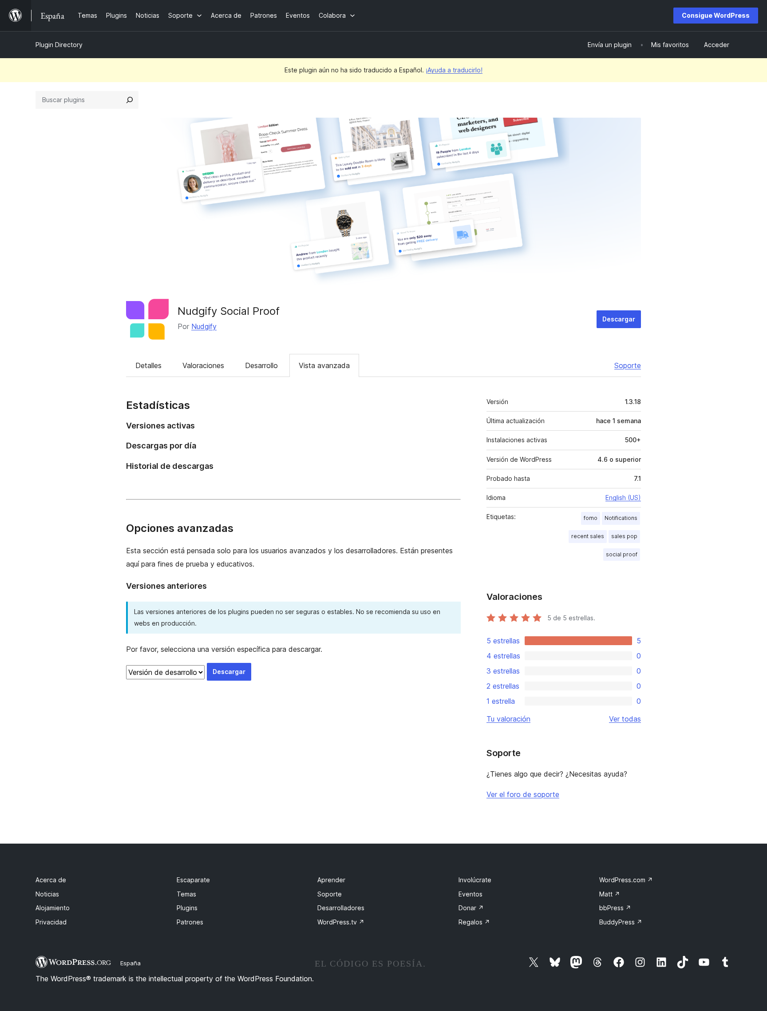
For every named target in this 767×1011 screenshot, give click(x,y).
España (130, 963)
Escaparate (193, 880)
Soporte (627, 365)
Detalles (148, 365)
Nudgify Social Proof (229, 311)
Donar (471, 908)
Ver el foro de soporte (522, 794)
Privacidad (51, 922)
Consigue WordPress (716, 15)
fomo (590, 518)
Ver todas (625, 718)
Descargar (618, 319)
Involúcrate (475, 880)
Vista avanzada (324, 365)
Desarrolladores (340, 908)
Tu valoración (508, 718)
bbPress (615, 908)
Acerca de (51, 880)
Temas (186, 894)
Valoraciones (203, 365)
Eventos (470, 894)
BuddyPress (620, 922)
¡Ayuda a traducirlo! (454, 70)
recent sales (587, 536)
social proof (621, 554)
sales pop (624, 536)
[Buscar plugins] (129, 100)
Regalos (474, 922)
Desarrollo (261, 365)
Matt (609, 894)
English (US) (623, 497)
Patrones (190, 922)
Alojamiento (53, 908)
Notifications (621, 518)
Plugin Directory (59, 44)
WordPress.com (626, 880)
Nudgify (204, 326)
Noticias (47, 894)
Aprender (331, 880)
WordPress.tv (340, 922)
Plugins (187, 908)
